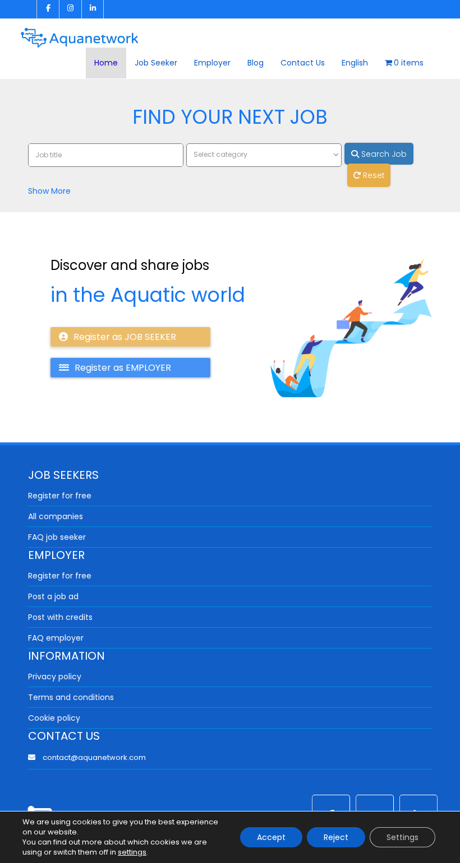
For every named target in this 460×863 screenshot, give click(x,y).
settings (132, 852)
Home (106, 62)
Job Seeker (156, 62)
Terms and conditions (71, 697)
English (355, 62)
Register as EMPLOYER (123, 367)
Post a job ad (53, 596)
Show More (49, 191)
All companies (55, 516)
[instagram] (70, 9)
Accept (271, 837)
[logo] (80, 34)
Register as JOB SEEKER (124, 336)
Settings (402, 837)
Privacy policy (54, 676)
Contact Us (302, 62)
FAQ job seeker (57, 537)
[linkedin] (92, 9)
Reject (336, 837)
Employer (212, 62)
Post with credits (60, 617)
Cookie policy (54, 718)
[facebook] (47, 9)
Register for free (59, 495)
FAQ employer (56, 637)
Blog (255, 62)
